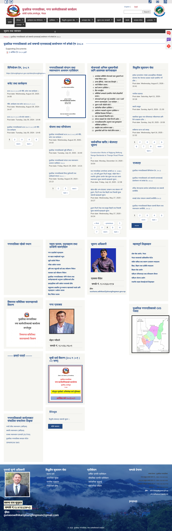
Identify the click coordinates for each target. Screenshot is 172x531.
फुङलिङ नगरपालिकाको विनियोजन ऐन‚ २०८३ (146, 170)
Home (6, 37)
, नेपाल (144, 254)
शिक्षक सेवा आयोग (137, 270)
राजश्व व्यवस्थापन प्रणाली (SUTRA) (18, 434)
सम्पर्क (127, 20)
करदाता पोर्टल (138, 20)
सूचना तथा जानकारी (102, 20)
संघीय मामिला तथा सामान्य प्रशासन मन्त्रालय (145, 262)
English (127, 7)
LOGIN (149, 20)
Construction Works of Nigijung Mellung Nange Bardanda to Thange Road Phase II (107, 155)
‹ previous (109, 223)
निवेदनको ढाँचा (52, 486)
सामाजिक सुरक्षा (52, 478)
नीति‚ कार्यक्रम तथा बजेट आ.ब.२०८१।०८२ (21, 104)
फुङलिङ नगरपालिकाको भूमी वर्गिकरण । (61, 150)
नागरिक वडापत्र (137, 94)
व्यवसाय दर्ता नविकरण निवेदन (57, 273)
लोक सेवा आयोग (137, 254)
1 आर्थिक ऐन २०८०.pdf (17, 52)
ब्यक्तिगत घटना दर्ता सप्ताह (140, 130)
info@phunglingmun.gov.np (159, 490)
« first (96, 223)
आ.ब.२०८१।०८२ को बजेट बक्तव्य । (19, 117)
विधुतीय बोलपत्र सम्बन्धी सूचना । (59, 419)
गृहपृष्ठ (10, 22)
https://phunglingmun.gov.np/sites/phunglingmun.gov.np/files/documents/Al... (36, 73)
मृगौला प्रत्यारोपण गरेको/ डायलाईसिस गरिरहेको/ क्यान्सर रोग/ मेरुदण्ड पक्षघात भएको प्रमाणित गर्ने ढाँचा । (147, 78)
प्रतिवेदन (51, 20)
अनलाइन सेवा (85, 20)
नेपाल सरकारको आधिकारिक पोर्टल (142, 258)
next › (18, 144)
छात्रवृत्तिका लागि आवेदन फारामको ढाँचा (60, 283)
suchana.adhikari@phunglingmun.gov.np (108, 291)
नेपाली (136, 7)
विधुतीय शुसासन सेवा (67, 20)
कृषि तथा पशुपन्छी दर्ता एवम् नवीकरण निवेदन (61, 269)
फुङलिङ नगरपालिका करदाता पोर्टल (17, 439)
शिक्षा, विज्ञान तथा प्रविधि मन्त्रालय (142, 266)
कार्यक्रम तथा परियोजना (34, 20)
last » (29, 144)
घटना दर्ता (50, 474)
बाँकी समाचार (55, 426)
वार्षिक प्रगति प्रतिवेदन (97, 474)
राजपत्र (17, 25)
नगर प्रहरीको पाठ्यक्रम (55, 253)
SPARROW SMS (13, 443)
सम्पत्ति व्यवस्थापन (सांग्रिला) (15, 430)
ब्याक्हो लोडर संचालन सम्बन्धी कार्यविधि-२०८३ (146, 198)
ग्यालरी (119, 20)
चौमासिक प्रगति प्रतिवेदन (98, 478)
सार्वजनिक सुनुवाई (95, 482)
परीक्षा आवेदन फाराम (54, 265)
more (137, 225)
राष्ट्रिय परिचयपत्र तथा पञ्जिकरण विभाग (145, 274)
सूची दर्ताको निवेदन (54, 261)
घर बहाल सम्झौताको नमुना (56, 257)
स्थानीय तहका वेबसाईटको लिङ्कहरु (143, 282)
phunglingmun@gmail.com (159, 494)
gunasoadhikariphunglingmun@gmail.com (31, 515)
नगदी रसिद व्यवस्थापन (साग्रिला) (16, 426)
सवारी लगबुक (136, 107)
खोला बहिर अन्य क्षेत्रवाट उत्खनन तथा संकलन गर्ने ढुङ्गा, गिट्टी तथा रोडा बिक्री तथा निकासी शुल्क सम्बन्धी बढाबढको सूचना (106, 192)
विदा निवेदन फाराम (53, 294)
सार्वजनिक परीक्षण (95, 486)
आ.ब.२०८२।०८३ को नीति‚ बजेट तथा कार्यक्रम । (23, 91)
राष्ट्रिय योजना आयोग (138, 278)
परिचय (17, 20)
